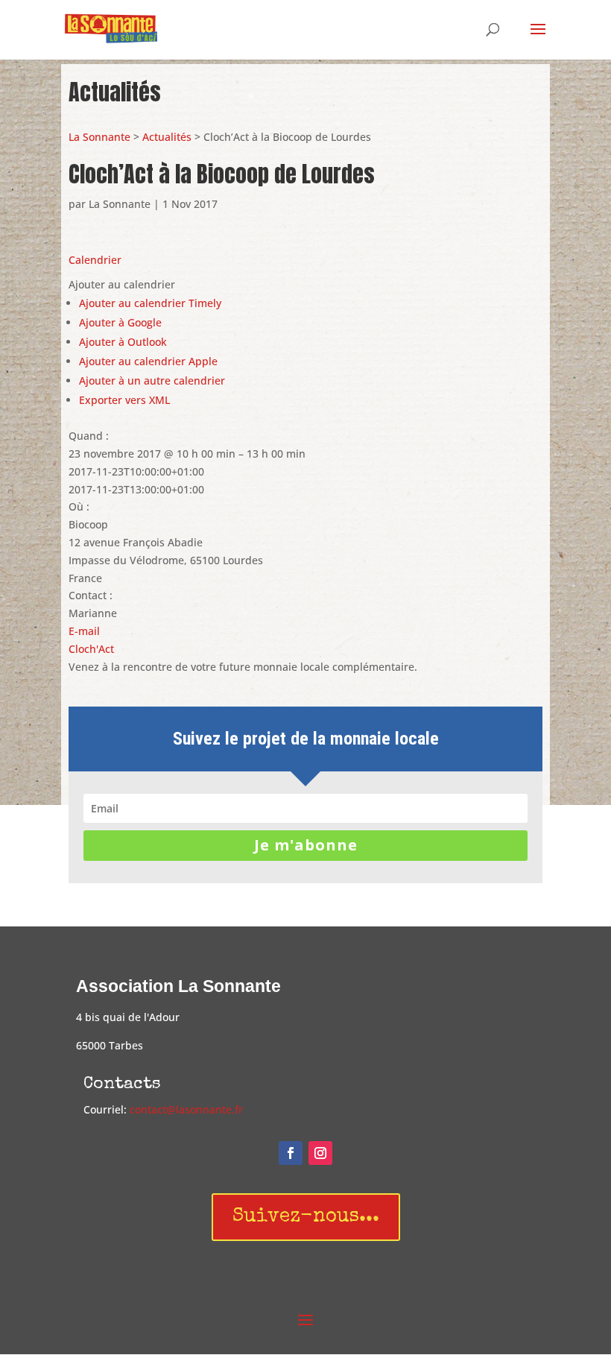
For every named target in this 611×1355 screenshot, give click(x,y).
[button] (122, 284)
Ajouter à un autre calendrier (152, 380)
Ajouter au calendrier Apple (148, 361)
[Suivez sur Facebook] (291, 1153)
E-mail (84, 631)
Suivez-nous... (305, 1217)
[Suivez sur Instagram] (320, 1153)
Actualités (166, 137)
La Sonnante (99, 137)
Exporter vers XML (124, 400)
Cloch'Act (91, 649)
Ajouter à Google (120, 322)
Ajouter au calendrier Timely (150, 303)
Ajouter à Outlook (123, 342)
